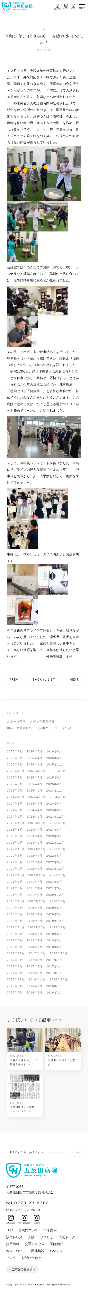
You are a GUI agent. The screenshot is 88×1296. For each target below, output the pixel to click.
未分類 (66, 728)
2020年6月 (54, 907)
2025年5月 (15, 784)
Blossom (66, 5)
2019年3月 (54, 940)
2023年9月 (58, 823)
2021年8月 (15, 881)
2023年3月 (54, 836)
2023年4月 (35, 836)
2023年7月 (35, 829)
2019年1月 (35, 946)
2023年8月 (15, 829)
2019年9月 (58, 927)
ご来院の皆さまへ (23, 1269)
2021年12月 (55, 868)
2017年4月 (54, 966)
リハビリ (46, 1237)
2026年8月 (15, 751)
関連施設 (37, 1251)
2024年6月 (54, 803)
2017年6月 (15, 966)
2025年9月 (58, 771)
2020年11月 (15, 901)
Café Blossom (24, 1223)
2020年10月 (37, 901)
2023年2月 (15, 842)
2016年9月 (15, 986)
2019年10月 (37, 927)
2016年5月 (15, 992)
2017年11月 (37, 953)
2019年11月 (15, 927)
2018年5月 (54, 946)
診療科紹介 (14, 1237)
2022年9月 (58, 849)
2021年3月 (54, 888)
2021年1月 (35, 894)
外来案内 (50, 1230)
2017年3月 (15, 973)
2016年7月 (54, 986)
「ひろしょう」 (31, 554)
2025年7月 (35, 777)
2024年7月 (35, 803)
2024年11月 (15, 797)
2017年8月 (35, 960)
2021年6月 (54, 881)
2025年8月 (15, 777)
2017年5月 (35, 966)
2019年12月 (55, 920)
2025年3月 (54, 784)
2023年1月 (35, 842)
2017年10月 (59, 953)
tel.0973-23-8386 (27, 1203)
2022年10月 (37, 849)
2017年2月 (35, 973)
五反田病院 (57, 5)
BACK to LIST (44, 679)
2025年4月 (35, 784)
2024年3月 (54, 810)
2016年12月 (16, 979)
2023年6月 (54, 829)
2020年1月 (35, 920)
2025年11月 (15, 771)
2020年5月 (15, 914)
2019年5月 (15, 940)
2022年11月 (15, 849)
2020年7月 (35, 907)
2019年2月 (15, 946)
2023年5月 (15, 836)
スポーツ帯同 (16, 721)
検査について (16, 1251)
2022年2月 (15, 868)
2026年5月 (15, 758)
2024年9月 (58, 797)
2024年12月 (55, 790)
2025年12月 (55, 764)
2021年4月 (35, 888)
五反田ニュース (47, 728)
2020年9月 (58, 901)
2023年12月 (55, 816)
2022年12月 (55, 842)
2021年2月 (15, 894)
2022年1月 (35, 868)
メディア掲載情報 (42, 721)
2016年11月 (37, 979)
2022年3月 (54, 862)
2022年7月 (35, 855)
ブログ (11, 1258)
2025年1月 (35, 790)
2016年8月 (35, 986)
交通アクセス (34, 1244)
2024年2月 (15, 816)
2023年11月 (15, 823)
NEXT (74, 679)
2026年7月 (35, 751)
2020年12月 (55, 894)
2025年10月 (37, 771)
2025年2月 (15, 790)
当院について (28, 1230)
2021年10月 (37, 875)
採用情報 (12, 1244)
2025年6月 (54, 777)
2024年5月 (15, 810)
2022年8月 (15, 855)
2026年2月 (15, 764)
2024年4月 (35, 810)
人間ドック (67, 1237)
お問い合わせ (31, 1258)
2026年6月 (54, 751)
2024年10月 (37, 797)
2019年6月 (54, 933)
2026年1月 (35, 764)
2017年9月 (15, 960)
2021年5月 (15, 888)
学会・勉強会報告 (19, 728)
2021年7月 (35, 881)
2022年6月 (54, 855)
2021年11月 (15, 875)
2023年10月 (37, 823)
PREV (14, 679)
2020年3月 (54, 914)
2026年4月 (35, 758)
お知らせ (56, 1251)
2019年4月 (35, 940)
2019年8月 (15, 933)
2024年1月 (35, 816)
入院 (31, 1237)
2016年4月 (35, 992)
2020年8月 (15, 907)
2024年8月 (15, 803)
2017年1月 (54, 973)
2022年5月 (15, 862)
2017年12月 (16, 953)
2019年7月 (35, 933)
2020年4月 (35, 914)
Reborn (73, 5)
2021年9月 (58, 875)
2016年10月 (59, 979)
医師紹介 (56, 1244)
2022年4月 (35, 862)
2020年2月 (15, 920)
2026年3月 (54, 758)
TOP (9, 1230)
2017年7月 (54, 960)
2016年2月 (54, 992)
